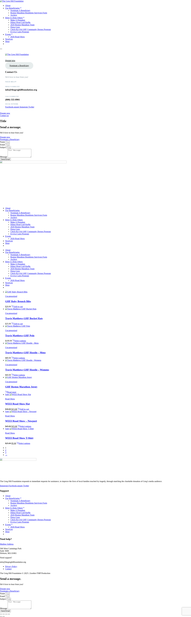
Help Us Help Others (14, 18)
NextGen (9, 39)
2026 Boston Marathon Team (22, 25)
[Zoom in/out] (1, 614)
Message (4, 157)
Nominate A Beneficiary (20, 10)
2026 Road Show (17, 37)
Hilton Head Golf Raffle (20, 22)
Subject (3, 147)
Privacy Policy (11, 566)
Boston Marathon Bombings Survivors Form (28, 13)
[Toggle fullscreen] (4, 614)
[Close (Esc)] (9, 614)
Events (8, 34)
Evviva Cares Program (19, 32)
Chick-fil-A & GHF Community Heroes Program (30, 29)
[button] (17, 306)
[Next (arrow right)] (4, 616)
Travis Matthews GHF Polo (19, 335)
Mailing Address (7, 544)
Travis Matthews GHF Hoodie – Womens (27, 369)
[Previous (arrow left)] (1, 616)
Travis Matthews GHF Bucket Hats (24, 318)
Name (2, 142)
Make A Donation (17, 20)
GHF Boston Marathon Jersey (21, 386)
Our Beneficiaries (12, 8)
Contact (8, 569)
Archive (13, 15)
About (7, 5)
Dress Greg (15, 27)
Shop (7, 41)
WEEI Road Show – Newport (21, 421)
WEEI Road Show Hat (17, 403)
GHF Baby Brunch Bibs (18, 301)
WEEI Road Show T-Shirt (19, 438)
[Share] (6, 614)
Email (2, 145)
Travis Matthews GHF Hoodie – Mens (25, 352)
